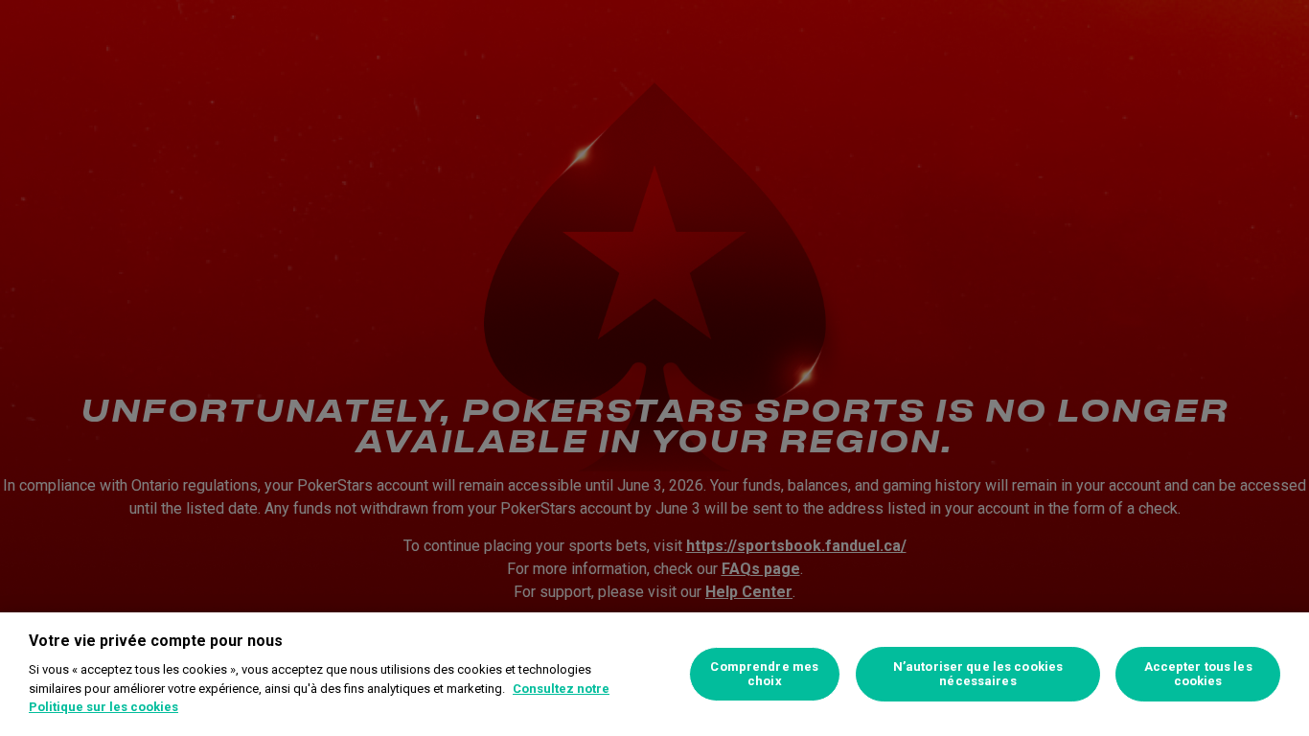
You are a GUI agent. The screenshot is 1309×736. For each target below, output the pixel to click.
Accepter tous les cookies (1198, 674)
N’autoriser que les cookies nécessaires (978, 674)
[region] (654, 674)
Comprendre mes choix (764, 674)
